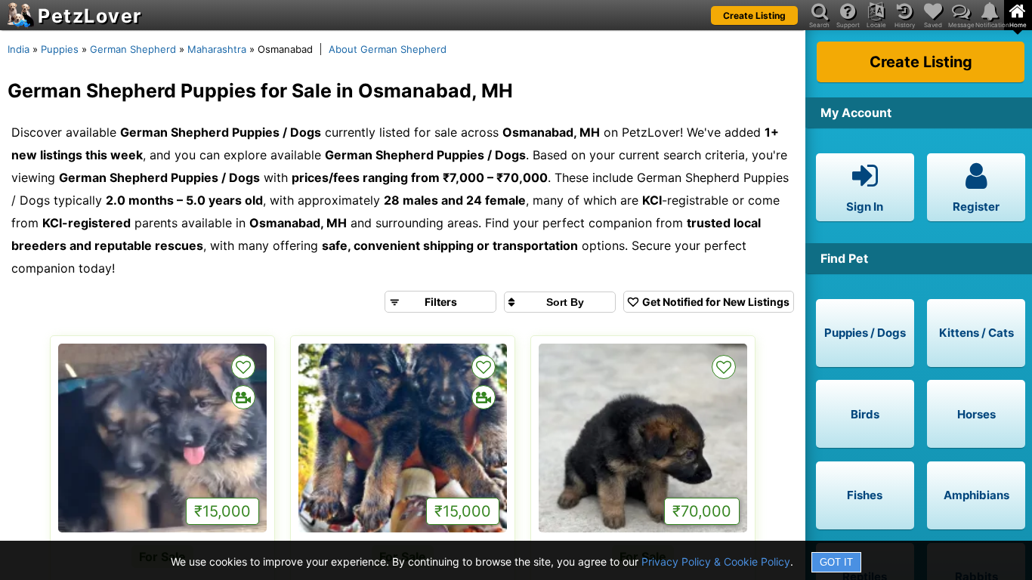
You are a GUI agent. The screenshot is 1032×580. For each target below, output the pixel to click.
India (18, 49)
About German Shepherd (387, 49)
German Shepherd (133, 49)
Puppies (60, 49)
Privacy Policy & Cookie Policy (715, 561)
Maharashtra (216, 49)
